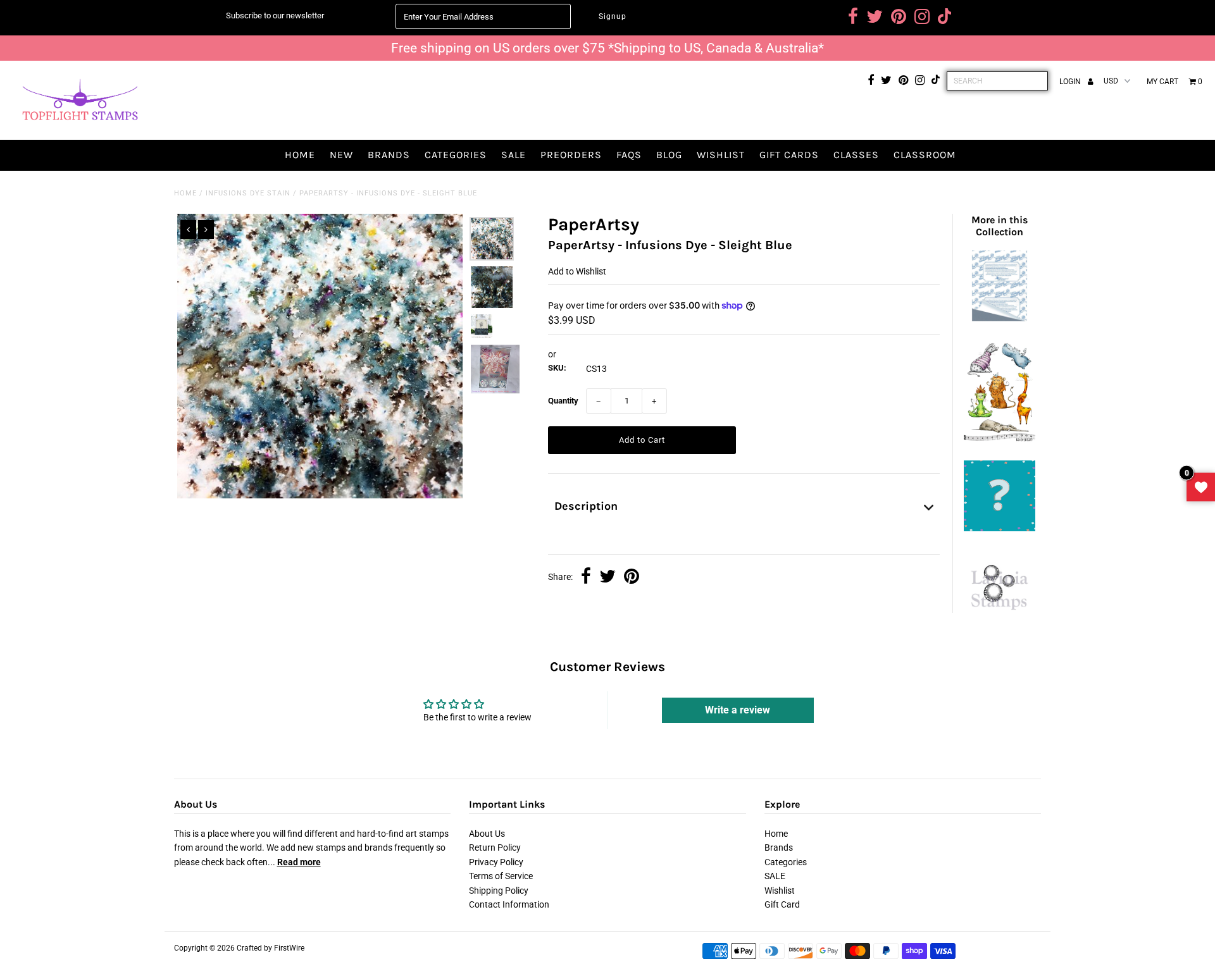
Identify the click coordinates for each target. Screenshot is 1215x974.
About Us (487, 834)
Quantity (563, 400)
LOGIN (1071, 81)
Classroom (925, 155)
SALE (513, 155)
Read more (299, 862)
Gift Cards (789, 155)
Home (300, 155)
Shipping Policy (498, 890)
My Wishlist (1201, 487)
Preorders (571, 155)
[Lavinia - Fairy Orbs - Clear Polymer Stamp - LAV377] (999, 616)
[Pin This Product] (631, 577)
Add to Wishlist (577, 271)
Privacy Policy (496, 862)
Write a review (737, 710)
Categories (456, 155)
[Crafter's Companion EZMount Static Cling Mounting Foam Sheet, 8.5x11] (999, 318)
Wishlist (721, 155)
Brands (389, 155)
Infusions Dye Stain (248, 193)
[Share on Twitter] (607, 577)
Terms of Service (501, 876)
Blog (669, 155)
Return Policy (495, 847)
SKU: (557, 368)
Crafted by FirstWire (270, 948)
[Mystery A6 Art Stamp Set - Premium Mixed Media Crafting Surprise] (999, 528)
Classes (856, 155)
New (341, 155)
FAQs (629, 155)
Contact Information (509, 904)
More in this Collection (999, 226)
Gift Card (782, 904)
